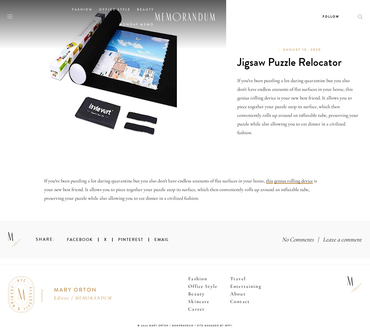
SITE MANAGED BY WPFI (214, 325)
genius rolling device (293, 181)
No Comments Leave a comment (322, 239)
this (269, 181)
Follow (331, 17)
